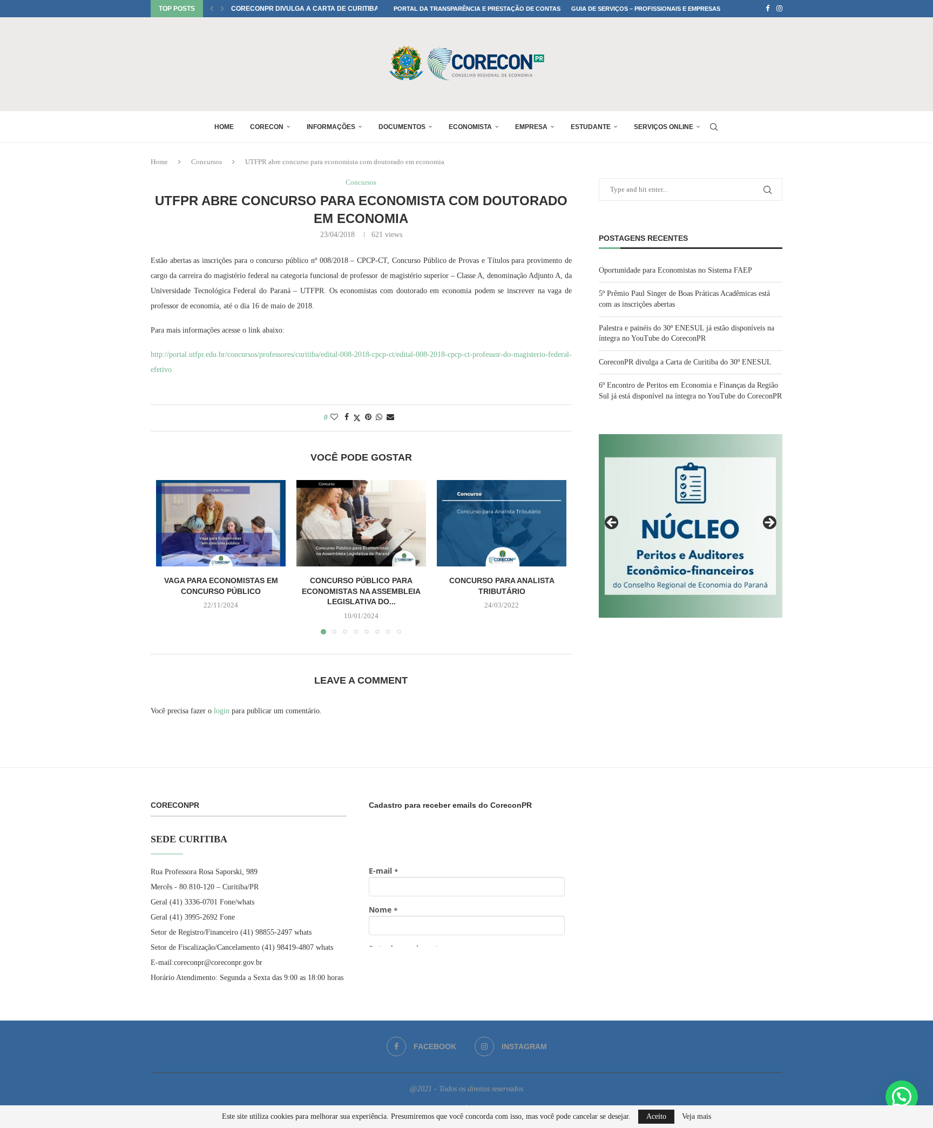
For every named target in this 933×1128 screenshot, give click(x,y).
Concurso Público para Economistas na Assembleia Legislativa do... (361, 591)
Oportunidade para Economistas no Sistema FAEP (675, 270)
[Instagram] (779, 8)
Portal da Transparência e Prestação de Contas (477, 8)
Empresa (531, 127)
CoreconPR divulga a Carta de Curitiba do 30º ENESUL (685, 362)
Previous (612, 523)
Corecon (266, 127)
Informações (331, 127)
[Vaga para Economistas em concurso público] (221, 523)
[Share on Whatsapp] (379, 417)
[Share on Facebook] (346, 417)
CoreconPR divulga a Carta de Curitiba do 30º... (319, 8)
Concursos (206, 162)
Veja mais (696, 1116)
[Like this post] (334, 417)
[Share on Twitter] (357, 418)
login (221, 711)
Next (769, 523)
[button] (211, 8)
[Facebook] (767, 8)
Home (224, 127)
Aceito (656, 1116)
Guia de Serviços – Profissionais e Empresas (645, 8)
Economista (470, 127)
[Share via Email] (390, 417)
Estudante (591, 127)
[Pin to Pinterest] (368, 417)
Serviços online (663, 127)
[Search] (713, 127)
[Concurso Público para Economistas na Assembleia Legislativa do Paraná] (361, 523)
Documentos (401, 127)
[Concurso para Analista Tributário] (501, 523)
